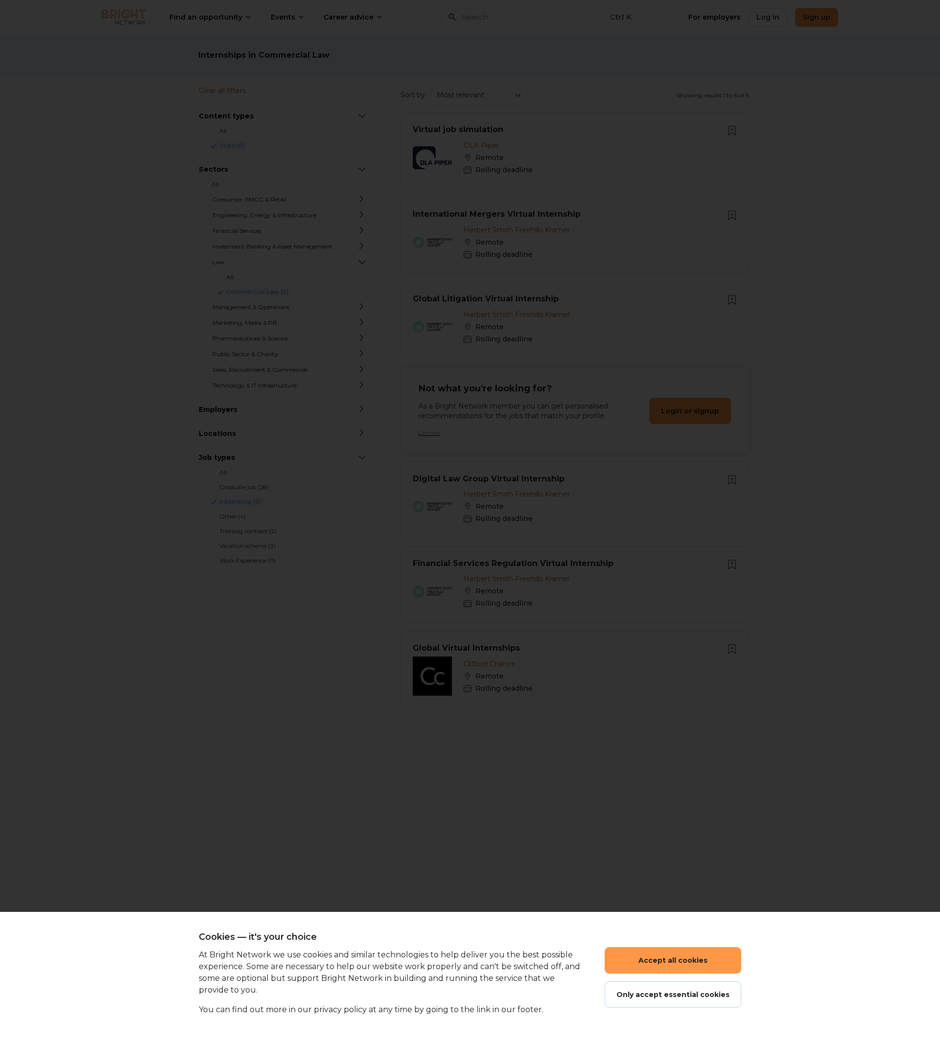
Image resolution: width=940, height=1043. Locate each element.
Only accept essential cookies (672, 994)
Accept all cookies (672, 960)
